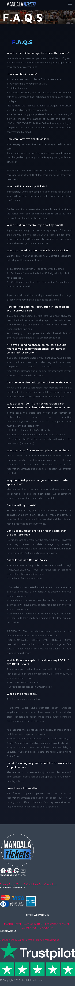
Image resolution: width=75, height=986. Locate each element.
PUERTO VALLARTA (42, 927)
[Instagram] (10, 870)
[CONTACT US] (23, 870)
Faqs (41, 884)
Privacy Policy (8, 884)
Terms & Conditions (27, 884)
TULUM (40, 923)
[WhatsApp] (17, 870)
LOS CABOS (51, 923)
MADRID (8, 923)
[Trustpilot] (37, 958)
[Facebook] (3, 870)
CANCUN (31, 923)
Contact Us (50, 884)
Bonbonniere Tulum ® (12, 939)
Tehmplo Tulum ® (34, 939)
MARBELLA (20, 923)
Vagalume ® (52, 939)
